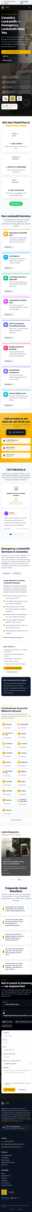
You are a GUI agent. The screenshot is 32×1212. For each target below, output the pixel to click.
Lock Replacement (6, 1155)
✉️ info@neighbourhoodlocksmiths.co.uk (17, 1014)
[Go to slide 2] (12, 534)
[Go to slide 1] (11, 534)
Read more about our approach (13, 637)
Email (5, 56)
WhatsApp (7, 60)
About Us (3, 1178)
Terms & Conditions (6, 1185)
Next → (20, 879)
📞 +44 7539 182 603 (11, 1004)
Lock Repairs (5, 1157)
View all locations (16, 820)
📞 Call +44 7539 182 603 (13, 668)
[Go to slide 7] (20, 534)
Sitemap (20, 1209)
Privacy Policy (5, 1183)
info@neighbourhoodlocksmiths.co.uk (12, 1121)
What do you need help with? (12, 1060)
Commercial (16, 573)
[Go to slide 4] (15, 534)
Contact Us (4, 1180)
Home (3, 1173)
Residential (6, 573)
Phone (5, 1039)
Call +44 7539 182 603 (11, 52)
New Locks (4, 1165)
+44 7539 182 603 (24, 2)
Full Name (6, 1033)
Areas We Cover (6, 1175)
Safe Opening (5, 1160)
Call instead (22, 1089)
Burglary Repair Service (8, 1162)
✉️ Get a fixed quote (11, 672)
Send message (9, 1089)
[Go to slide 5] (17, 534)
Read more (8, 247)
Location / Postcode (9, 1053)
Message (6, 1067)
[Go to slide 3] (14, 534)
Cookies (12, 1209)
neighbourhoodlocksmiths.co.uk (12, 1147)
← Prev (12, 879)
